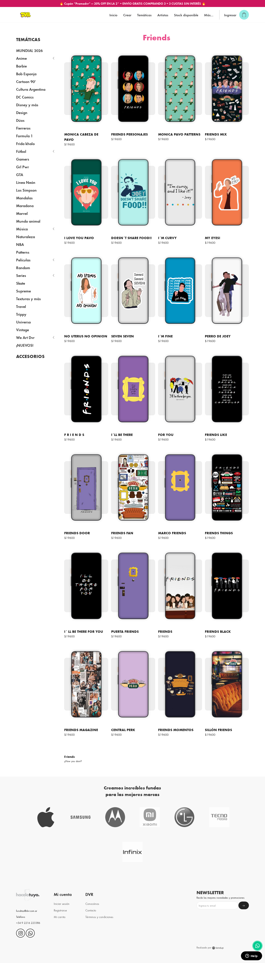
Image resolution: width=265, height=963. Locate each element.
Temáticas (144, 14)
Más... (208, 14)
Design (21, 112)
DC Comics (25, 96)
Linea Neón (25, 182)
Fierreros (23, 128)
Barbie (21, 65)
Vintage (22, 329)
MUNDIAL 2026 (29, 50)
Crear (127, 14)
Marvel (22, 213)
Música (22, 228)
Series (21, 275)
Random (23, 267)
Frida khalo (25, 143)
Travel (21, 306)
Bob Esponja (26, 73)
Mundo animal (28, 221)
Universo (23, 321)
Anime (21, 58)
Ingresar (230, 14)
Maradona (25, 205)
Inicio (113, 14)
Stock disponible (186, 14)
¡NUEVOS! (24, 345)
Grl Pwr (22, 166)
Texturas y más (28, 298)
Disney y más (27, 104)
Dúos (20, 120)
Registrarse (60, 910)
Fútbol (21, 151)
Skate (20, 283)
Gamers (22, 159)
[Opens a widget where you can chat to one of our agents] (251, 956)
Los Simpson (26, 190)
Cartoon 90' (26, 81)
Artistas (162, 14)
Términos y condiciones (99, 917)
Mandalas (24, 197)
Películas (23, 259)
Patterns (22, 252)
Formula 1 (24, 135)
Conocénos (92, 904)
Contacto (90, 910)
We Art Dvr (25, 337)
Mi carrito (59, 917)
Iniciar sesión (61, 904)
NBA (20, 244)
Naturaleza (25, 236)
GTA (19, 174)
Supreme (23, 290)
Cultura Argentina (30, 89)
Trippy (21, 314)
